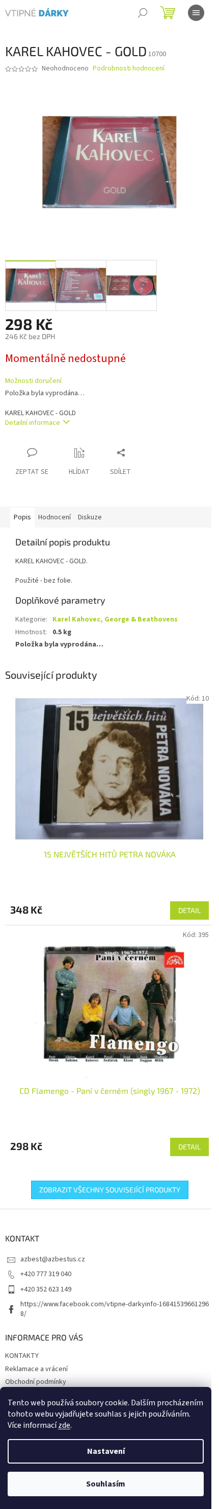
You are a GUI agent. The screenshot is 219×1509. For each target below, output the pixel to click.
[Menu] (196, 13)
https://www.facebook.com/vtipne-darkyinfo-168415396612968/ (114, 1309)
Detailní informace (32, 423)
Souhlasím (105, 1484)
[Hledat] (142, 13)
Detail (189, 910)
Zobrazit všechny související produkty (109, 1189)
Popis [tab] (22, 517)
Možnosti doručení (33, 381)
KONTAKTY (22, 1356)
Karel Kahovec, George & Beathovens (115, 619)
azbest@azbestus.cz (52, 1259)
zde (64, 1425)
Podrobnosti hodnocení (129, 69)
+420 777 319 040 (45, 1274)
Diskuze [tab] (90, 517)
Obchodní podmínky (35, 1382)
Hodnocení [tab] (54, 517)
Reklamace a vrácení (36, 1369)
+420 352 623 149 (45, 1289)
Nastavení (106, 1451)
